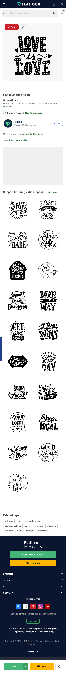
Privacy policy (35, 628)
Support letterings (31, 134)
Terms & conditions (17, 628)
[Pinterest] (33, 606)
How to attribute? (33, 113)
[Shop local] (18, 392)
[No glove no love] (18, 483)
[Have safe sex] (48, 270)
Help (5, 586)
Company (8, 593)
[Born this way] (48, 300)
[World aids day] (48, 453)
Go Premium (33, 562)
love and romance (33, 521)
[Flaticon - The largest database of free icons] (28, 4)
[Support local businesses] (18, 300)
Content (8, 574)
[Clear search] (47, 13)
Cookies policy (51, 628)
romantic (39, 526)
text (19, 521)
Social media (33, 599)
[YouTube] (47, 606)
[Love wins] (48, 331)
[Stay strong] (18, 209)
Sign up (33, 621)
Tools (6, 580)
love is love (43, 530)
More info (7, 106)
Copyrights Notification (25, 631)
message (51, 526)
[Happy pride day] (48, 361)
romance (9, 530)
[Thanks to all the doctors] (48, 392)
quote (28, 526)
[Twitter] (25, 606)
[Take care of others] (18, 453)
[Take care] (18, 240)
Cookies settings (46, 632)
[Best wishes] (48, 209)
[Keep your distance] (18, 361)
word (19, 530)
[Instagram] (40, 606)
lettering (9, 521)
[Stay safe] (48, 240)
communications (13, 526)
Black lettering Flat (18, 140)
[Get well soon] (18, 331)
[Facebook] (18, 606)
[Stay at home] (18, 270)
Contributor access (33, 554)
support (30, 530)
